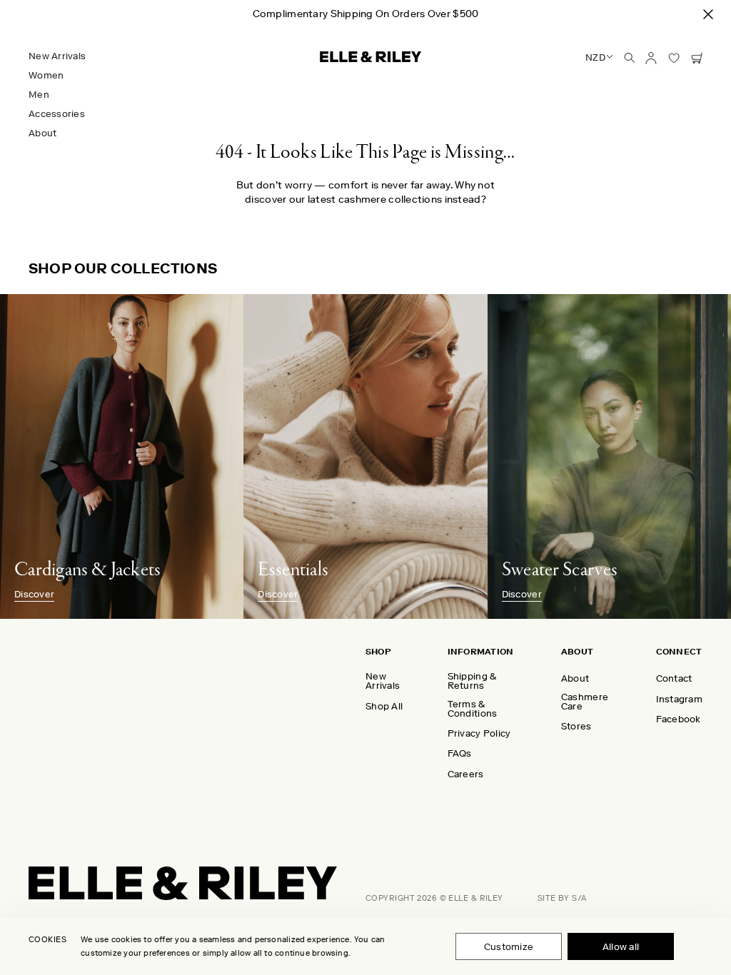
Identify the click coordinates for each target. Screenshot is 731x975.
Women (46, 75)
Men (39, 94)
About (42, 133)
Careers (466, 774)
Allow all (621, 946)
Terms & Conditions (473, 708)
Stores (576, 726)
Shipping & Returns (473, 681)
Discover (34, 595)
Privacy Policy (479, 733)
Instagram (679, 699)
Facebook (678, 719)
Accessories (57, 113)
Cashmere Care (584, 701)
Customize (508, 946)
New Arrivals (57, 56)
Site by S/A (563, 898)
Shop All (384, 706)
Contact (674, 678)
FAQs (460, 753)
